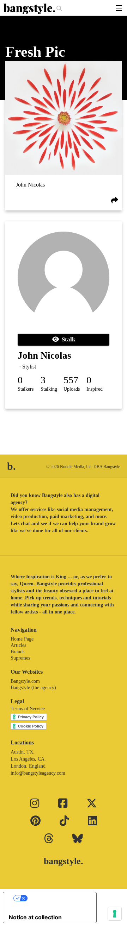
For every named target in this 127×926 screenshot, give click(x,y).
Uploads (72, 389)
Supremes (20, 658)
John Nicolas (30, 185)
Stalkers (26, 389)
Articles (18, 645)
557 (71, 379)
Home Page (22, 639)
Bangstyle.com (25, 681)
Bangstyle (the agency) (33, 687)
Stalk (67, 339)
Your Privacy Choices (57, 898)
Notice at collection (35, 917)
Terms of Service (28, 708)
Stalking (49, 389)
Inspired (94, 389)
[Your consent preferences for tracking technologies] (114, 913)
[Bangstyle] (30, 9)
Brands (17, 651)
